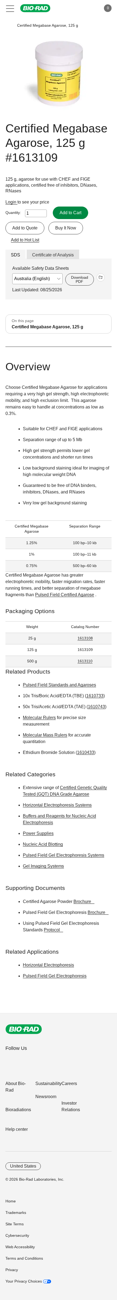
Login (11, 202)
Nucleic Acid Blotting (43, 844)
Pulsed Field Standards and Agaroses (59, 685)
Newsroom (45, 1096)
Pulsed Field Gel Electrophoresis (55, 976)
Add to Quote (25, 228)
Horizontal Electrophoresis (48, 965)
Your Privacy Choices (24, 1281)
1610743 (96, 706)
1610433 (85, 752)
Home (10, 1201)
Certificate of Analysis (53, 255)
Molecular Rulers (39, 717)
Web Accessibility (20, 1247)
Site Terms (14, 1224)
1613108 (85, 638)
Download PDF (79, 279)
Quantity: (13, 212)
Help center (16, 1129)
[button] (8, 25)
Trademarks (15, 1212)
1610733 (94, 695)
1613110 (85, 661)
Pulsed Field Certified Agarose (64, 594)
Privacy (11, 1270)
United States (23, 1166)
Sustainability (48, 1083)
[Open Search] (78, 8)
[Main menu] (10, 8)
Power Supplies (38, 833)
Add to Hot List (25, 240)
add (101, 277)
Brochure (82, 901)
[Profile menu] (89, 8)
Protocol (52, 930)
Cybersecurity (17, 1235)
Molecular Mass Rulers (45, 735)
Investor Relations (70, 1106)
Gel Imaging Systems (43, 866)
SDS (15, 255)
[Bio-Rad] (23, 1029)
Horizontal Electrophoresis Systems (57, 805)
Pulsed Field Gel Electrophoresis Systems (63, 855)
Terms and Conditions (24, 1258)
